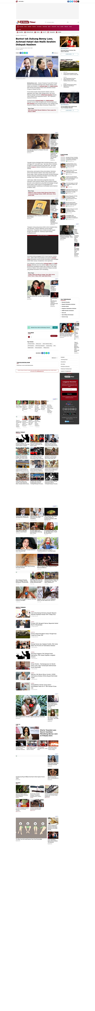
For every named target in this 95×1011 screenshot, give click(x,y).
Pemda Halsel (65, 306)
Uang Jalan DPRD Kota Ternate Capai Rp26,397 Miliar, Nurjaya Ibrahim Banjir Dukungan (22, 483)
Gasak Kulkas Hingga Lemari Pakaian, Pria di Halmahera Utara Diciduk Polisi (51, 470)
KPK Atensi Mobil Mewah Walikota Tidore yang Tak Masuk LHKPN (42, 111)
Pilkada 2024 (46, 347)
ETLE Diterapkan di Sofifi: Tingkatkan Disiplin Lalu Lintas (72, 184)
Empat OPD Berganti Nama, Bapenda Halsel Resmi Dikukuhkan (44, 624)
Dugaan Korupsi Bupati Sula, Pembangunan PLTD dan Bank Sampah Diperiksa (72, 178)
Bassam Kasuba (66, 302)
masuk (23, 365)
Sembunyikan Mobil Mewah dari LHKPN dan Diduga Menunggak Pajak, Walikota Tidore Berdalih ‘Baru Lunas (36, 457)
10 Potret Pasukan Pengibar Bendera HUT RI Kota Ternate (22, 809)
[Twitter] (23, 53)
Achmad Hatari (43, 86)
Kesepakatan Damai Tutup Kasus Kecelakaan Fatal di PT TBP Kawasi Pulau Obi (43, 686)
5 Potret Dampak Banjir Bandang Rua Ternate (35, 808)
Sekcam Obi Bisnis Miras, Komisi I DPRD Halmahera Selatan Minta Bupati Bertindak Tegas (44, 676)
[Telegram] (27, 53)
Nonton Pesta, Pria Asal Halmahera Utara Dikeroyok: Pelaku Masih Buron (71, 172)
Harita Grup (65, 316)
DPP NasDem (31, 103)
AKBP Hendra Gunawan (68, 310)
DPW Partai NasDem (46, 94)
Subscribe (69, 394)
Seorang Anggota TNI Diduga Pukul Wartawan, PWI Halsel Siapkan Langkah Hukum (22, 445)
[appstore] (66, 414)
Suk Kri (21, 49)
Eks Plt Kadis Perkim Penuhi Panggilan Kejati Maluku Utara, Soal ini (71, 203)
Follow (55, 327)
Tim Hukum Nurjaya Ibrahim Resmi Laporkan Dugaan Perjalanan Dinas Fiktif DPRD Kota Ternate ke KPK (37, 470)
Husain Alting (49, 345)
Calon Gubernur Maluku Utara (48, 343)
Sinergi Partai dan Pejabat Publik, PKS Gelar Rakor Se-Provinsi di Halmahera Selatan (44, 644)
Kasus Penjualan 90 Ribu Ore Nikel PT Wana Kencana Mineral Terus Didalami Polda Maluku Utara (71, 198)
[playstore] (72, 414)
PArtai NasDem (38, 347)
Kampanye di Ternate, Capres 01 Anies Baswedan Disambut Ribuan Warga (20, 749)
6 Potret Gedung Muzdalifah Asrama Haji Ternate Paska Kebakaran (51, 795)
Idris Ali (64, 312)
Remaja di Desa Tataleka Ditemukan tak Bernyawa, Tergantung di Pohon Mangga (72, 159)
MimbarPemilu (23, 35)
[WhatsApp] (25, 53)
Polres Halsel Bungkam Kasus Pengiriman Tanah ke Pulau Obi (43, 634)
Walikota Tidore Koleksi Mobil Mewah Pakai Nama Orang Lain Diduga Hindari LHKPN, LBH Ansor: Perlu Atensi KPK (42, 194)
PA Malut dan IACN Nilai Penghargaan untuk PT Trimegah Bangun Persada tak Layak (36, 483)
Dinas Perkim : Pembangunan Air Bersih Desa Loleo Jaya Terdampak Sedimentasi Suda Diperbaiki (43, 665)
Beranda (17, 35)
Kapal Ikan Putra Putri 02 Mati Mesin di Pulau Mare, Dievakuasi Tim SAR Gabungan (72, 191)
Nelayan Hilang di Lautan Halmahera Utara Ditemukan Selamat (72, 210)
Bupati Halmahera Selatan (68, 304)
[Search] (68, 22)
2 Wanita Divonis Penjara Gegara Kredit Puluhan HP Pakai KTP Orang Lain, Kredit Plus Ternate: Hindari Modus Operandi (22, 471)
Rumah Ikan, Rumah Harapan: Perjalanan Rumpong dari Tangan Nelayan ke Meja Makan (35, 795)
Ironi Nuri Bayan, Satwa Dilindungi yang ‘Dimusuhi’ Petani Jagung (22, 795)
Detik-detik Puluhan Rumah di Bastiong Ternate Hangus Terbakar (52, 749)
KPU (47, 265)
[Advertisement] (47, 11)
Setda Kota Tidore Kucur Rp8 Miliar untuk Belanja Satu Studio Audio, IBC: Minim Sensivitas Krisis (51, 457)
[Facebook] (21, 53)
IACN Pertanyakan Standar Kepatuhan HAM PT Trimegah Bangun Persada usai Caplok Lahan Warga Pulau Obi (51, 484)
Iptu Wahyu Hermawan (67, 314)
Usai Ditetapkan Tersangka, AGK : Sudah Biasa (42, 748)
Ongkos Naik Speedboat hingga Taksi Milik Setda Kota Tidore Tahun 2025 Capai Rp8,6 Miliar (41, 275)
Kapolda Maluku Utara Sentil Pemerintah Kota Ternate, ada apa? (71, 165)
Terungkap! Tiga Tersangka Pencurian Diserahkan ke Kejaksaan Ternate (72, 217)
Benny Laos (38, 343)
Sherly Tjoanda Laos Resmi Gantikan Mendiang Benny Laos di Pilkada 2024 (49, 733)
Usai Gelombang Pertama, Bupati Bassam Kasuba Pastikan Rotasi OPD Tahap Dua (43, 613)
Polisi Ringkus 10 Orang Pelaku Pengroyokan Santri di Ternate (32, 748)
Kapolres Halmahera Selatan (69, 308)
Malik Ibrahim (54, 86)
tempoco (33, 167)
